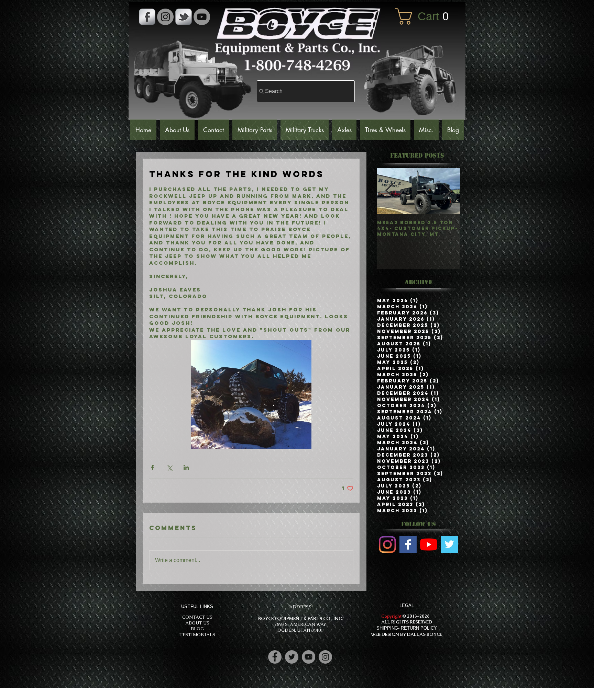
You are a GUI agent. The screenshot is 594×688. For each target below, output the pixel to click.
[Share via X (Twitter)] (169, 467)
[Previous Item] (389, 191)
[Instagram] (325, 657)
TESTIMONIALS (197, 635)
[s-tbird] (183, 17)
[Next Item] (447, 191)
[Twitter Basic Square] (449, 544)
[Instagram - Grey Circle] (165, 17)
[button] (427, 16)
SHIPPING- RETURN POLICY (406, 628)
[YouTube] (202, 17)
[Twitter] (291, 657)
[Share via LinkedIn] (186, 467)
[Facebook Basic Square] (408, 544)
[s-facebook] (147, 17)
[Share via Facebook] (152, 467)
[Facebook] (275, 657)
